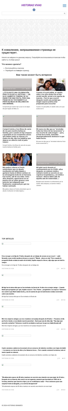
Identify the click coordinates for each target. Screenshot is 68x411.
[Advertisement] (34, 32)
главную (19, 70)
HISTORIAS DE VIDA (8, 268)
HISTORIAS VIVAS (31, 5)
